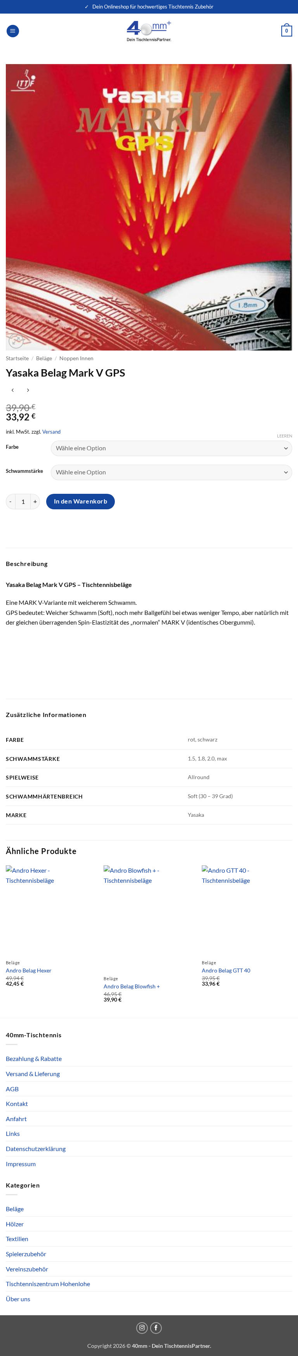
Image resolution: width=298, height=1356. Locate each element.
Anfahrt (16, 1118)
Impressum (21, 1163)
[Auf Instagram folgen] (142, 1328)
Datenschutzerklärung (36, 1148)
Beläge (44, 358)
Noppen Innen (76, 358)
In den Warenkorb (80, 501)
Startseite (17, 358)
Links (13, 1133)
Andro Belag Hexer (29, 970)
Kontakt (17, 1103)
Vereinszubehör (27, 1269)
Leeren (284, 435)
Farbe (12, 447)
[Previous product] (28, 391)
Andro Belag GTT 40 (226, 970)
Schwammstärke (24, 471)
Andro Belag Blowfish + (132, 986)
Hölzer (15, 1224)
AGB (12, 1088)
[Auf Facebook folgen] (156, 1328)
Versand (51, 432)
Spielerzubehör (26, 1253)
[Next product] (13, 391)
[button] (13, 31)
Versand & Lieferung (33, 1073)
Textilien (17, 1238)
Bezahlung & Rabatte (34, 1058)
